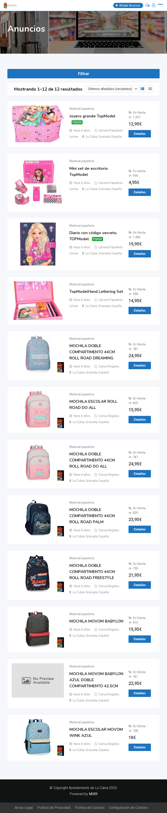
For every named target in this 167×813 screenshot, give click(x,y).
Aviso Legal (24, 808)
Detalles (140, 134)
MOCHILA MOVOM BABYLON (96, 621)
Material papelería (81, 108)
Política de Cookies (90, 808)
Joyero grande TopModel (92, 116)
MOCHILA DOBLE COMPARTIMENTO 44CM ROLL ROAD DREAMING (92, 352)
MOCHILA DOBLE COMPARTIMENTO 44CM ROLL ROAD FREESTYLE (92, 571)
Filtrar (83, 73)
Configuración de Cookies (128, 808)
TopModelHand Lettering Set (96, 291)
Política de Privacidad (53, 808)
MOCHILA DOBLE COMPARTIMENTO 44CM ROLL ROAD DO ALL (92, 460)
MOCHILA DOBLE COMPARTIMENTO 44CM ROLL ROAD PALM (92, 516)
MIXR (93, 794)
